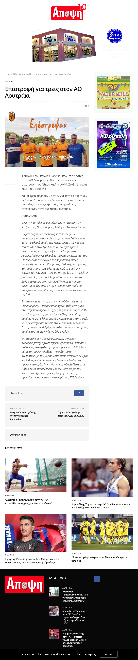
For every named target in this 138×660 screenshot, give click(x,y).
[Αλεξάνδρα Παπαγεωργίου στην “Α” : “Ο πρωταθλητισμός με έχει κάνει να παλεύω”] (35, 475)
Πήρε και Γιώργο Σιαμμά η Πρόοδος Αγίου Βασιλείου (71, 414)
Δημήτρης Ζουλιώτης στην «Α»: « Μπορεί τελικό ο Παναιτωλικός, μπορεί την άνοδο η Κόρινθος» (32, 561)
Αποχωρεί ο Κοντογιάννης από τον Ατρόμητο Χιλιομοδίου (23, 415)
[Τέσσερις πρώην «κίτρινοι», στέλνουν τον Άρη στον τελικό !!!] (102, 532)
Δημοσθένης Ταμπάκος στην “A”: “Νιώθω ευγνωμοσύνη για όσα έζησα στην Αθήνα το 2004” (101, 506)
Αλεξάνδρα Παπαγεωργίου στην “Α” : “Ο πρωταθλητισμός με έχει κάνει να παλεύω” (28, 501)
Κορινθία (9, 82)
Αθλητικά (9, 496)
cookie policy (90, 654)
